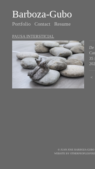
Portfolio (21, 24)
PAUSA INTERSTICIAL (33, 36)
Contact (42, 24)
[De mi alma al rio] (48, 64)
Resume (62, 24)
